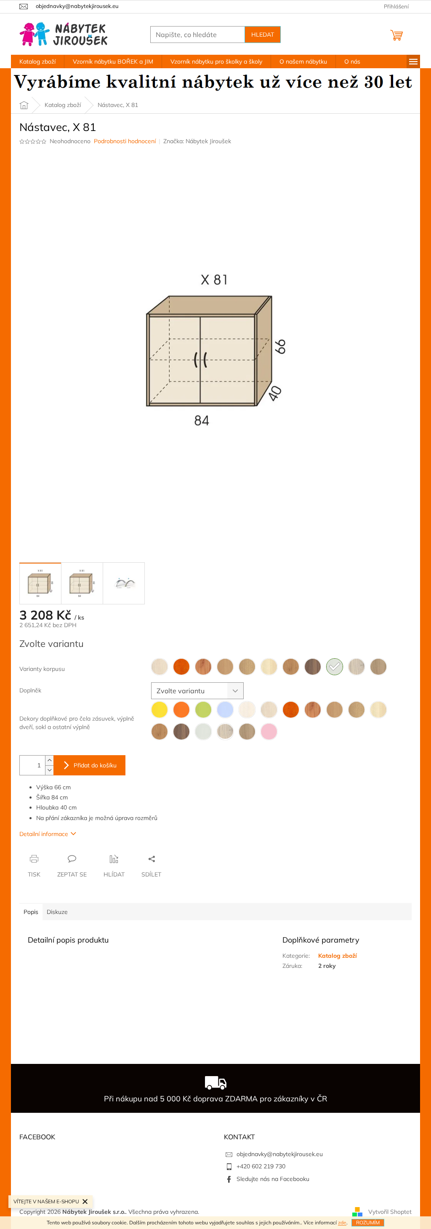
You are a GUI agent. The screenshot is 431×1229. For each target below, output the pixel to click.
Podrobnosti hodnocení (125, 141)
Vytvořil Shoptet (390, 1211)
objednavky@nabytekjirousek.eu (280, 1154)
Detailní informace (43, 834)
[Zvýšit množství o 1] (49, 760)
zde (342, 1222)
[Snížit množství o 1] (49, 770)
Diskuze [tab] (57, 912)
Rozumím (368, 1222)
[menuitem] (37, 61)
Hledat (262, 34)
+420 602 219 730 (261, 1166)
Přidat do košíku (95, 765)
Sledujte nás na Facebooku (273, 1179)
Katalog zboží (337, 955)
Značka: (197, 141)
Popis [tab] (31, 912)
